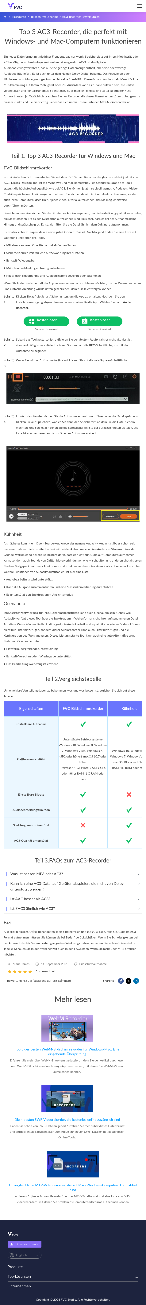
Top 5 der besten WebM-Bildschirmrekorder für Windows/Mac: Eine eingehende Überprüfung (67, 1052)
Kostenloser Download (50, 322)
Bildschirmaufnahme (44, 16)
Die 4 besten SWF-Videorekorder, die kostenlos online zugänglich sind (67, 1120)
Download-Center (27, 1244)
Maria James (21, 964)
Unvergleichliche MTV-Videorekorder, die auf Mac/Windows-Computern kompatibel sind (73, 1188)
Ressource (19, 16)
